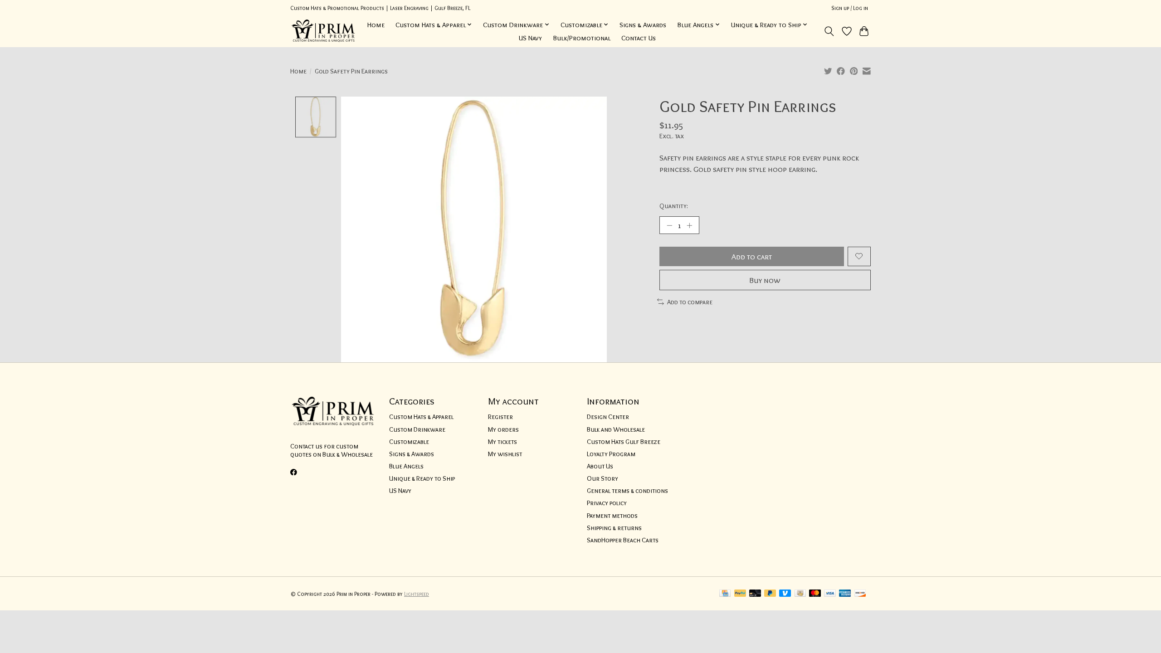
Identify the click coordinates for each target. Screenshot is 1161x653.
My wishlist (505, 454)
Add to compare (689, 302)
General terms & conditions (627, 491)
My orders (503, 429)
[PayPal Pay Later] (770, 594)
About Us (600, 466)
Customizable (409, 442)
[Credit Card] (725, 594)
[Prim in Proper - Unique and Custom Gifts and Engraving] (323, 31)
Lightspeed (416, 593)
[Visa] (830, 594)
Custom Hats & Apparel (421, 417)
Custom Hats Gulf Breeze (623, 442)
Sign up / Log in (849, 8)
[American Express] (845, 594)
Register (500, 417)
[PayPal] (740, 594)
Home (376, 24)
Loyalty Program (611, 454)
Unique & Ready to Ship (422, 478)
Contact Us (638, 38)
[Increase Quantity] (689, 225)
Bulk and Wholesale (616, 429)
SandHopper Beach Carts (623, 540)
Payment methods (612, 516)
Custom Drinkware (417, 429)
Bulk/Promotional (581, 38)
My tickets (502, 442)
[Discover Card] (860, 594)
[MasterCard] (815, 594)
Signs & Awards (643, 24)
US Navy (530, 38)
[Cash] (800, 594)
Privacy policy (607, 503)
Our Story (602, 478)
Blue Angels (406, 466)
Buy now (765, 280)
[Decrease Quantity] (669, 225)
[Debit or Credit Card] (755, 594)
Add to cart (752, 256)
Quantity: (673, 206)
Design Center (608, 417)
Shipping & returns (614, 528)
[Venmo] (785, 594)
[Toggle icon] (829, 31)
